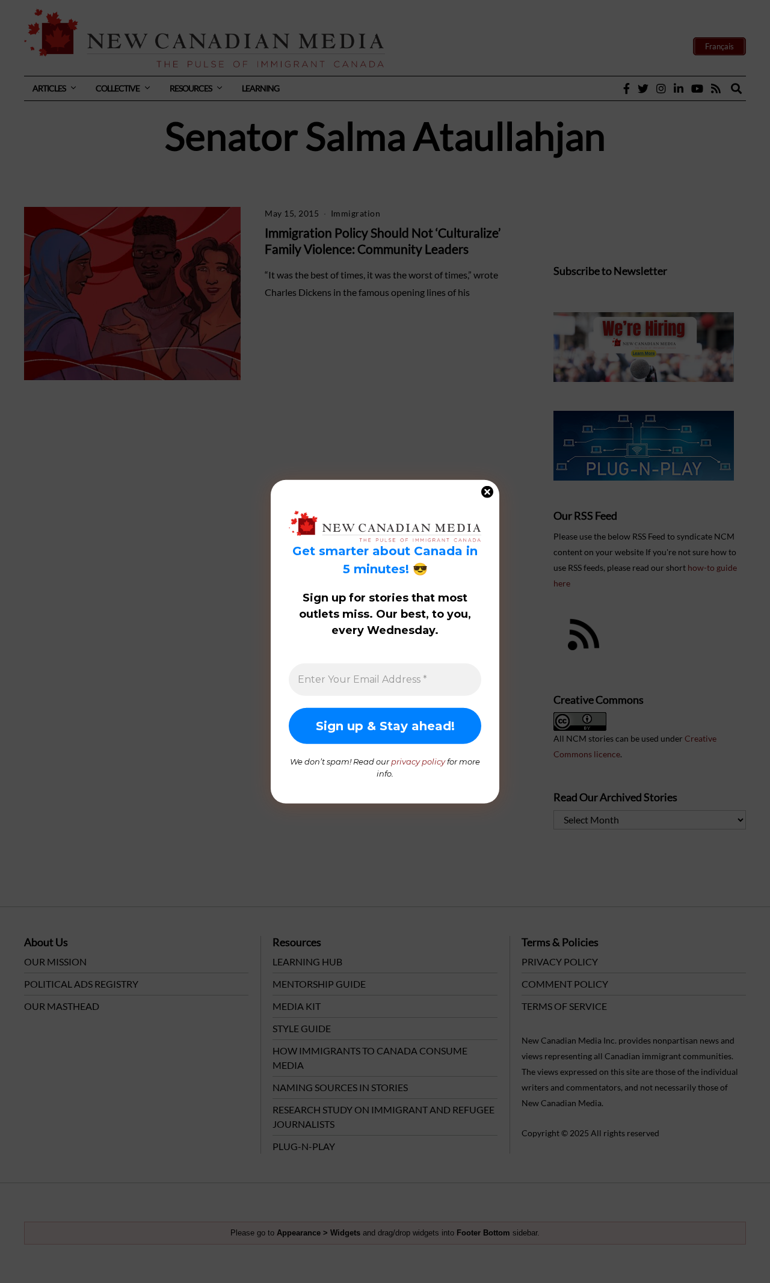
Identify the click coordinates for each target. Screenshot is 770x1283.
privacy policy (418, 761)
